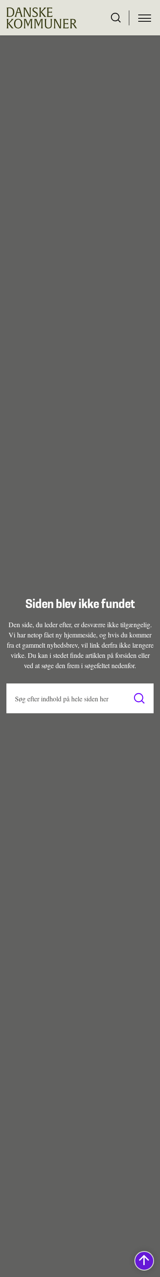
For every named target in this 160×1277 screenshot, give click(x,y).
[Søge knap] (116, 18)
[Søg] (139, 698)
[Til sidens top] (144, 1260)
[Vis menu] (145, 18)
